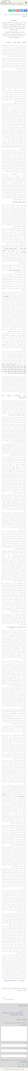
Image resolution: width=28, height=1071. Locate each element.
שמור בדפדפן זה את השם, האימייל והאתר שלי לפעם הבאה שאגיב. (14, 1061)
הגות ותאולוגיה (16, 988)
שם (26, 1043)
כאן (9, 331)
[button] (26, 2)
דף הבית (24, 988)
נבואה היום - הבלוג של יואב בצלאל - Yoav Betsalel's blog (12, 1014)
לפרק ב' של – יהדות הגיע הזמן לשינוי (14, 981)
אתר (26, 1053)
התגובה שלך (23, 1025)
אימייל (25, 1048)
